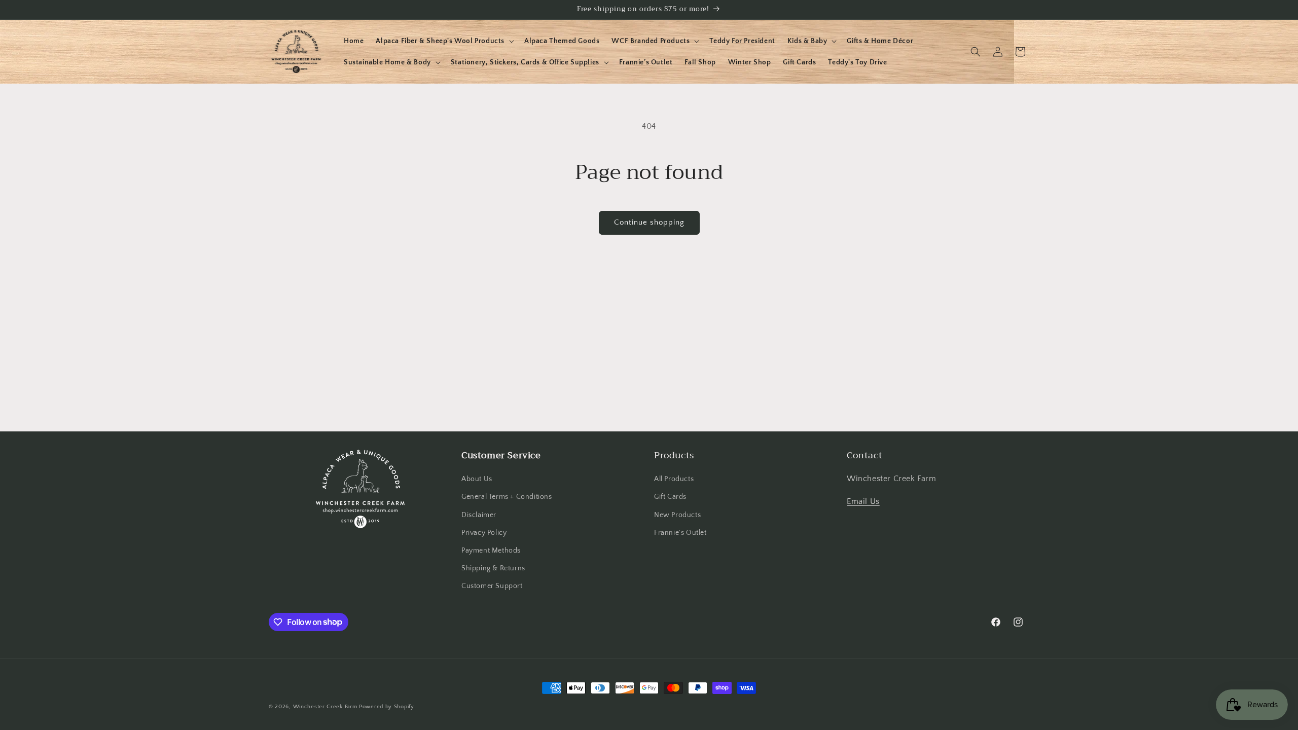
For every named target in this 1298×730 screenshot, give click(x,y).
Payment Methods (491, 550)
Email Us (863, 501)
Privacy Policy (484, 533)
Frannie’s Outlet (680, 533)
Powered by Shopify (386, 707)
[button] (444, 41)
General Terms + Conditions (506, 497)
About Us (476, 479)
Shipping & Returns (493, 568)
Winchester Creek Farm (325, 707)
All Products (674, 479)
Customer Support (492, 586)
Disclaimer (478, 515)
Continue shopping (649, 222)
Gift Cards (670, 497)
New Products (677, 515)
